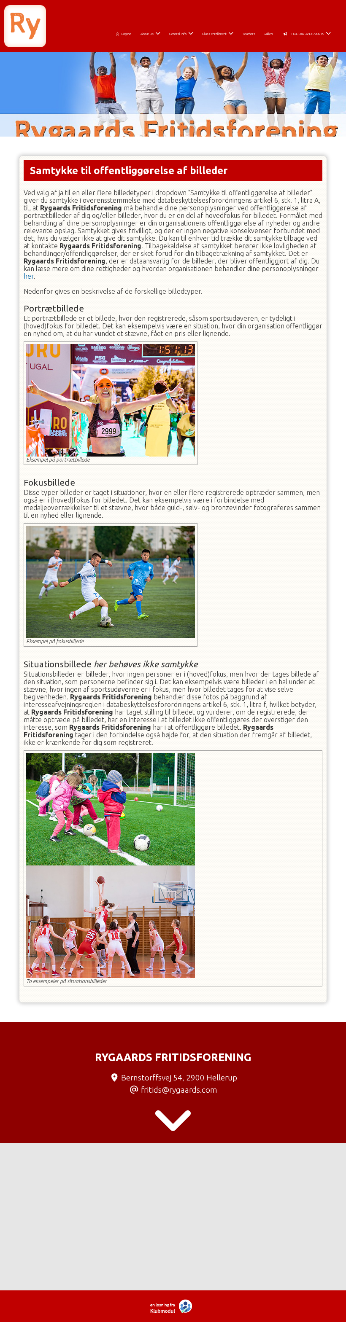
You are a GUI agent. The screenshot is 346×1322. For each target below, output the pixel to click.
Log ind (126, 34)
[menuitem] (125, 32)
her (29, 276)
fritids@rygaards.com (179, 1089)
